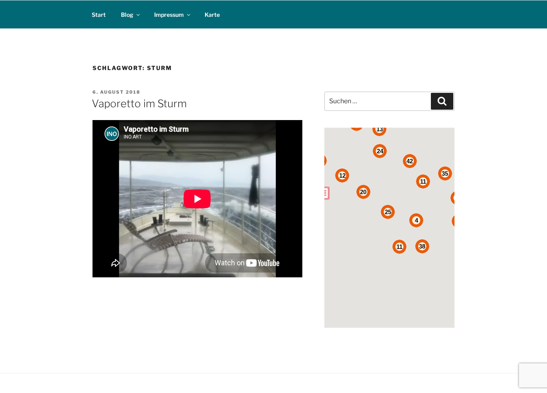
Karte (212, 14)
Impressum (169, 14)
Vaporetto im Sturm (139, 103)
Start (99, 14)
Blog (127, 14)
